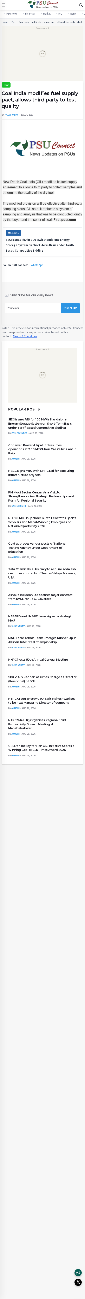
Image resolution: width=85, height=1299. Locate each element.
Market (47, 14)
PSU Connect (19, 433)
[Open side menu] (3, 5)
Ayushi (16, 459)
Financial (30, 14)
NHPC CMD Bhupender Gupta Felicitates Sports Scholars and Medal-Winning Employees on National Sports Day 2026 (42, 522)
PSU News (11, 14)
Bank (73, 14)
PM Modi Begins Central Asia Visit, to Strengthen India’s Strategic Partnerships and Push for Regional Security (41, 496)
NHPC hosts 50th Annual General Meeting (38, 659)
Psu (13, 22)
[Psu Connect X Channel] (78, 1282)
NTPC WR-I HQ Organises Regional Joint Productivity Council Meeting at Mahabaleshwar (37, 724)
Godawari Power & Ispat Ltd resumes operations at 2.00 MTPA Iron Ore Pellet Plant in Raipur (42, 449)
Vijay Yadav (11, 114)
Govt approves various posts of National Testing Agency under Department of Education (37, 548)
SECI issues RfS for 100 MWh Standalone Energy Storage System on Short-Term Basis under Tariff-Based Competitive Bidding (40, 245)
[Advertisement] (42, 55)
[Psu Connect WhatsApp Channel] (78, 1272)
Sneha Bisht (19, 506)
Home (5, 22)
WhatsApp (37, 265)
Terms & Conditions (25, 336)
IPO (60, 14)
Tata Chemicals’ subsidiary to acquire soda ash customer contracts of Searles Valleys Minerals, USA (42, 573)
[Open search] (80, 5)
